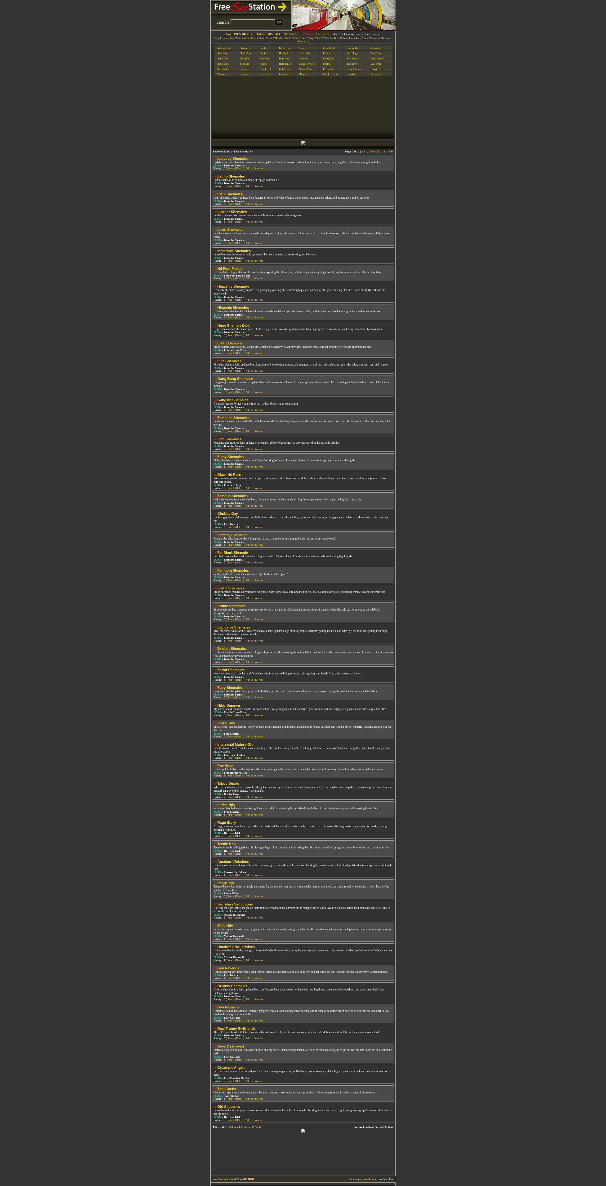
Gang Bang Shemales (235, 379)
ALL (278, 34)
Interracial (284, 74)
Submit (367, 1179)
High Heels (285, 63)
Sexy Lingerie (354, 68)
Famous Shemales (232, 496)
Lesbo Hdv (226, 723)
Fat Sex (263, 53)
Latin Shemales (230, 194)
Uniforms (375, 63)
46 (392, 151)
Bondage (244, 63)
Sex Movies (353, 58)
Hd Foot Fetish (229, 269)
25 (377, 151)
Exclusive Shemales (233, 627)
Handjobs (284, 53)
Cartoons (244, 68)
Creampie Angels (231, 1068)
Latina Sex (304, 53)
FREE (298, 34)
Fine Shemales (229, 361)
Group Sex (285, 48)
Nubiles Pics (346, 38)
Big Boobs (223, 63)
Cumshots (245, 74)
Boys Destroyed (230, 1046)
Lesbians (303, 58)
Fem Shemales (229, 439)
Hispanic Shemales (233, 308)
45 (388, 151)
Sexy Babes (362, 38)
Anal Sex (222, 53)
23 (370, 151)
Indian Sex (285, 68)
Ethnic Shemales (231, 606)
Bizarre (243, 48)
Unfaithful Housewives (236, 947)
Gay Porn (264, 74)
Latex (302, 48)
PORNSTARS (264, 34)
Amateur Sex (224, 48)
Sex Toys (352, 63)
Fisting (263, 63)
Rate (230, 168)
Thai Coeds (226, 1089)
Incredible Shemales (234, 251)
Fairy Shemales (230, 688)
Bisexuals (222, 74)
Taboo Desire (228, 783)
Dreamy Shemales (232, 986)
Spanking (375, 48)
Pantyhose (328, 58)
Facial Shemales (230, 670)
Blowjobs (245, 58)
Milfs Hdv (225, 925)
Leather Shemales (232, 212)
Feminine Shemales (233, 418)
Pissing (327, 63)
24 (374, 151)
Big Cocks (222, 68)
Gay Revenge (228, 968)
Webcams (375, 74)
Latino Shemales (231, 176)
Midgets (303, 74)
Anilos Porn (249, 38)
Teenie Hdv (226, 844)
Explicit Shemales (232, 649)
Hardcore (284, 58)
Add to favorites (254, 168)
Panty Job (225, 883)
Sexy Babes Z (315, 38)
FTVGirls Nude (282, 38)
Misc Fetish (329, 48)
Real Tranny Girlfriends (236, 1028)
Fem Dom (264, 58)
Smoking (352, 74)
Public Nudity (330, 74)
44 (384, 151)
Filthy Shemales (230, 457)
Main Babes (299, 38)
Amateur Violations (233, 862)
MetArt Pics (331, 38)
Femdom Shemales (233, 570)
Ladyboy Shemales (233, 158)
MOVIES (247, 34)
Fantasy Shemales (232, 535)
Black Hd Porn (229, 475)
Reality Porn (353, 48)
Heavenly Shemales (233, 286)
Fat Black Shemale (232, 553)
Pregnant (328, 68)
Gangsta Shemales (232, 400)
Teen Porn (376, 53)
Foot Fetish (265, 68)
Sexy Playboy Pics (224, 38)
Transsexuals (377, 58)
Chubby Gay (227, 514)
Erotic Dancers (229, 343)
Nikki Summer (229, 705)
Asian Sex (222, 58)
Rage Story (226, 822)
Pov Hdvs (225, 766)
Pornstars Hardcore (380, 38)
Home (228, 34)
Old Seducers (228, 1107)
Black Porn (246, 53)
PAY (285, 34)
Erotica (263, 48)
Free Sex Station (222, 1179)
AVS (291, 34)
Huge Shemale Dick (233, 325)
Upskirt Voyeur (378, 68)
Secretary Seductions (235, 904)
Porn (238, 38)
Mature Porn (305, 68)
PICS (237, 34)
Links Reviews (307, 63)
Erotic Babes (265, 38)
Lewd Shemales (230, 229)
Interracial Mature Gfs (235, 744)
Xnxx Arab (303, 41)
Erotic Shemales (230, 588)
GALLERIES (321, 34)
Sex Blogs (352, 53)
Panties (327, 53)
